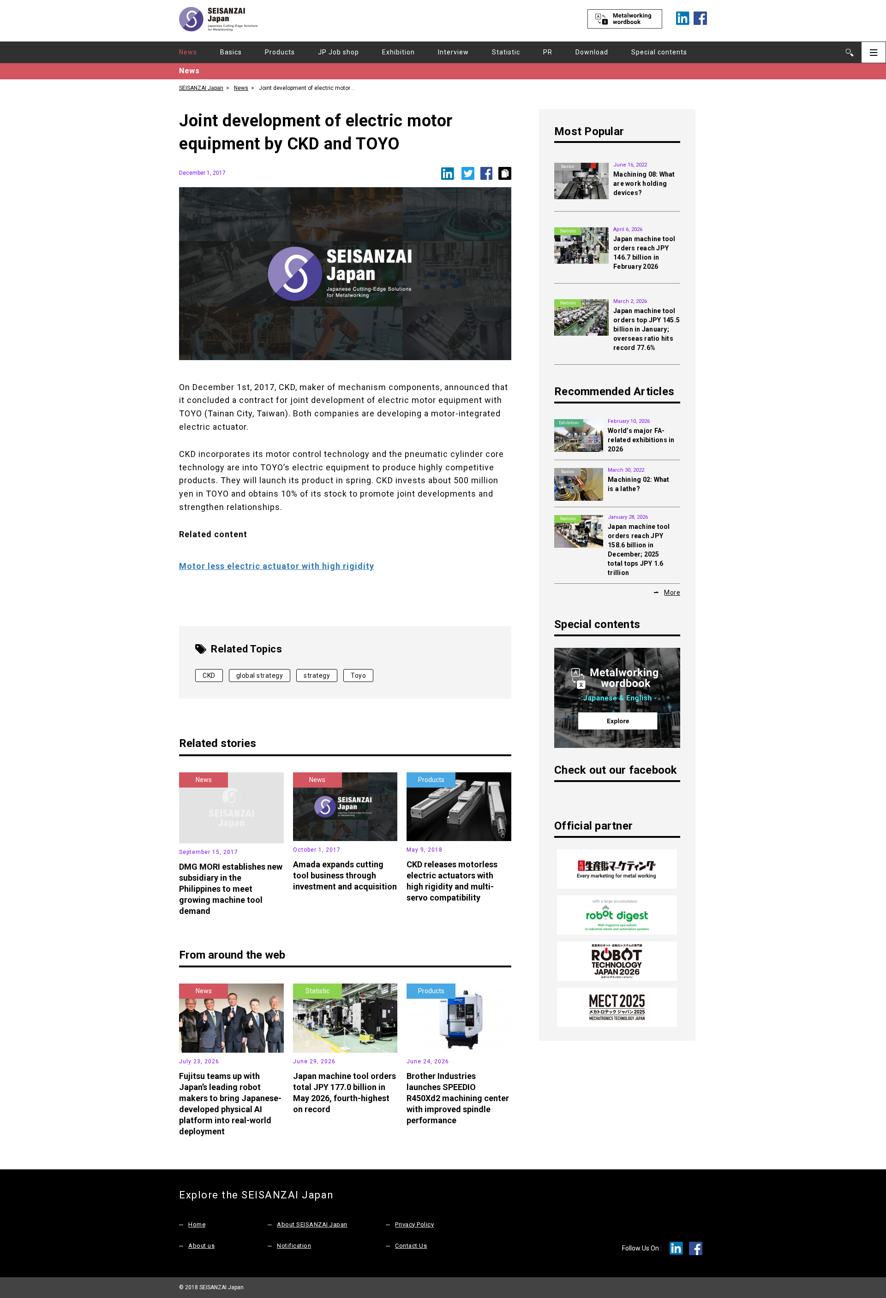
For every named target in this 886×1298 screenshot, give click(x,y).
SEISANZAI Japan (201, 88)
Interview (453, 52)
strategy (317, 675)
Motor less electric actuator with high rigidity (276, 566)
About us (201, 1245)
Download (591, 52)
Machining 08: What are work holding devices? (644, 183)
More (672, 592)
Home (196, 1224)
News (188, 52)
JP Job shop (338, 52)
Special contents (659, 52)
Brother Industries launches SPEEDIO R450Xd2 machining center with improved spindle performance (458, 1098)
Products (280, 52)
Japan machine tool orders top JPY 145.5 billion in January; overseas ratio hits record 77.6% (646, 329)
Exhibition (398, 52)
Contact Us (411, 1245)
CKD (209, 675)
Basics (231, 52)
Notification (294, 1245)
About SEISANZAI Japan (312, 1224)
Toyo (358, 675)
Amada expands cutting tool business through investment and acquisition (345, 875)
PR (547, 52)
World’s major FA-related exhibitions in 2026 (641, 440)
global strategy (259, 675)
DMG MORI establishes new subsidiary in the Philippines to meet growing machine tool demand (230, 889)
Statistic (506, 52)
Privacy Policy (414, 1224)
